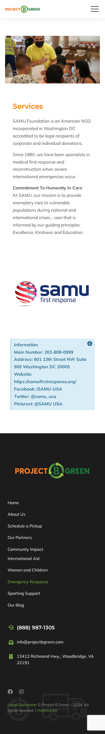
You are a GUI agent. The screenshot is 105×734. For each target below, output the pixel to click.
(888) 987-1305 (36, 627)
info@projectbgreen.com (40, 641)
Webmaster (47, 710)
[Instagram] (21, 691)
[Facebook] (10, 691)
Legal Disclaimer (22, 704)
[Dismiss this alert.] (89, 343)
